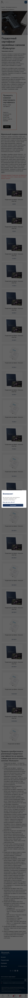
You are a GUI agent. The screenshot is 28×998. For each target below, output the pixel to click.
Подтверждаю (13, 505)
